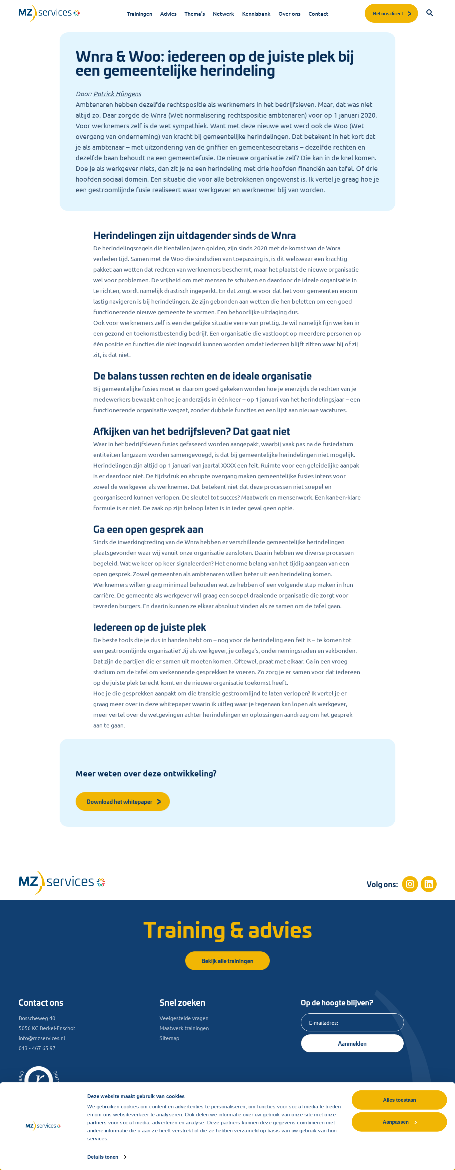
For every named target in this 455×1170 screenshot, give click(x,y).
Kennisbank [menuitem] (256, 13)
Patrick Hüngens (117, 93)
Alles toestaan (399, 1100)
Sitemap (169, 1037)
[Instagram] (410, 884)
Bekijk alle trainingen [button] (227, 960)
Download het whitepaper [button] (119, 801)
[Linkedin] (429, 884)
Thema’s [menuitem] (195, 13)
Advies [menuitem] (168, 13)
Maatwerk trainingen (184, 1027)
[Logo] (49, 13)
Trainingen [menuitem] (139, 13)
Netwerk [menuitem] (223, 13)
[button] (430, 13)
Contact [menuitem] (318, 13)
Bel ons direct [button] (388, 13)
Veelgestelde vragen (184, 1017)
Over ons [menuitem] (289, 13)
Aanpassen (396, 1121)
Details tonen (102, 1157)
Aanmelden (352, 1043)
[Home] (62, 882)
